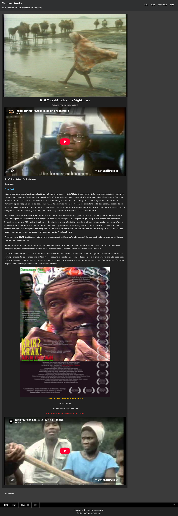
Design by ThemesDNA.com (89, 513)
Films (146, 4)
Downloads (162, 4)
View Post (9, 188)
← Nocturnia (8, 493)
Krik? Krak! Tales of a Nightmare (65, 100)
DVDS (172, 4)
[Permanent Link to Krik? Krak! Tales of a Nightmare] (65, 55)
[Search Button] (174, 505)
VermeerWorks (12, 3)
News (153, 4)
